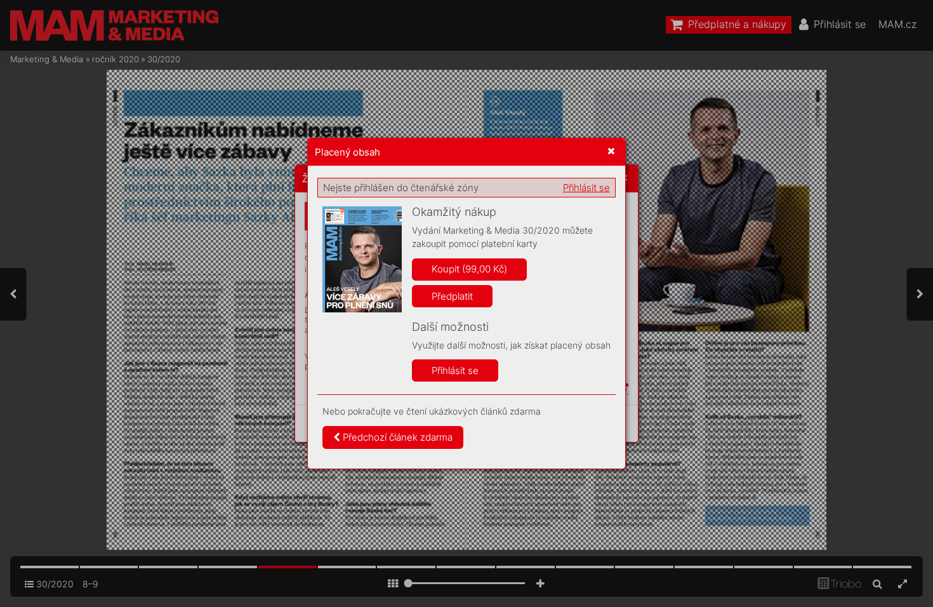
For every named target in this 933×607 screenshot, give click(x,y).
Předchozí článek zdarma (396, 437)
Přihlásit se (586, 188)
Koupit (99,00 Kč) (469, 269)
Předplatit (452, 296)
